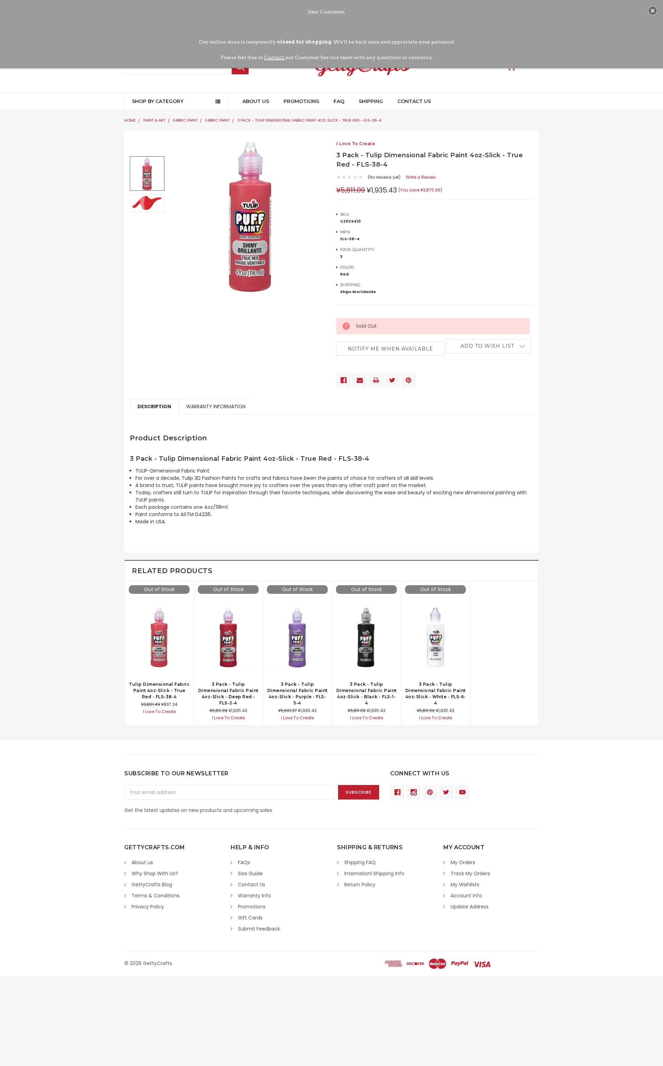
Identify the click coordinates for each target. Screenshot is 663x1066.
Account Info (466, 895)
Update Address (470, 906)
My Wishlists (465, 884)
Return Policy (359, 884)
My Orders (463, 862)
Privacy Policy (148, 906)
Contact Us (414, 101)
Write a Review (421, 177)
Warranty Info (254, 895)
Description (154, 406)
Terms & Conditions (156, 895)
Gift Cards (250, 917)
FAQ (339, 101)
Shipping (371, 101)
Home (130, 120)
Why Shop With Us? (155, 873)
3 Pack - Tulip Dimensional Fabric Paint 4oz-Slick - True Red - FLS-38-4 (309, 120)
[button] (652, 11)
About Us (255, 101)
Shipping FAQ (360, 862)
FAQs (244, 862)
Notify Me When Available (390, 349)
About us (142, 862)
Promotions (301, 101)
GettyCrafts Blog (152, 884)
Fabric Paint (185, 120)
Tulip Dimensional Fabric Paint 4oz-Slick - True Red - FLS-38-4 (159, 690)
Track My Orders (470, 873)
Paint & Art (154, 120)
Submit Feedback (259, 928)
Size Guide (250, 873)
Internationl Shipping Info (374, 873)
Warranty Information (216, 406)
